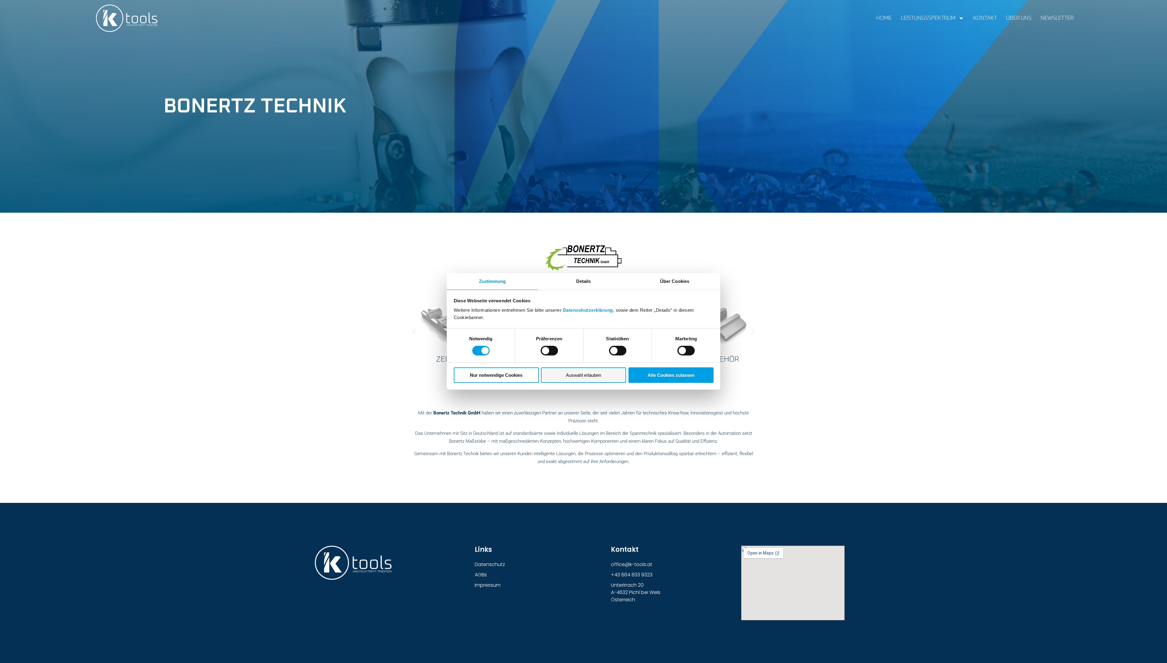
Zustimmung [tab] (492, 281)
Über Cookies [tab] (674, 281)
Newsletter (1057, 18)
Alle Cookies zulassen (671, 375)
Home (884, 18)
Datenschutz (490, 564)
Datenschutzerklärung (588, 310)
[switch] (549, 351)
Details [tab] (583, 281)
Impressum (488, 585)
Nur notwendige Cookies (496, 375)
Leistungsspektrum (928, 18)
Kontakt (985, 18)
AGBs (481, 574)
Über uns (1018, 18)
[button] (414, 331)
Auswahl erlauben (583, 375)
